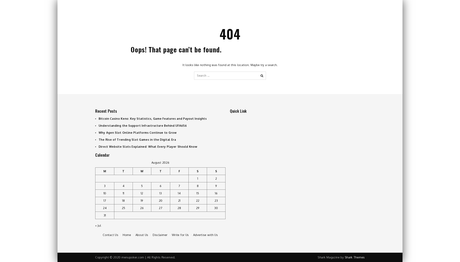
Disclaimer (160, 235)
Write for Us (180, 235)
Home (127, 235)
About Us (141, 235)
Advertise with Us (205, 235)
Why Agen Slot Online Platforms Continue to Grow (138, 132)
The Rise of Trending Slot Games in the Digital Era (137, 139)
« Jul (98, 225)
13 (160, 193)
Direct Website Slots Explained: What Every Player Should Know (148, 146)
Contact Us (110, 235)
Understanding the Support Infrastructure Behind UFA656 (143, 125)
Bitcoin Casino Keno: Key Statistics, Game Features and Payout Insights (153, 118)
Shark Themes (355, 257)
